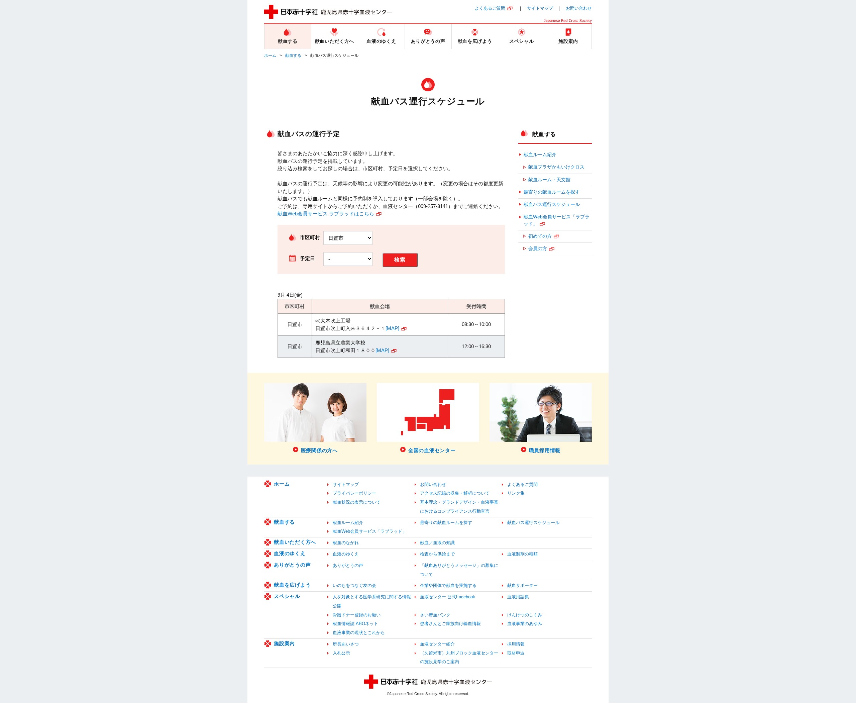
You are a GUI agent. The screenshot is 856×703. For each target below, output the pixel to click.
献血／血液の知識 (437, 542)
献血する (293, 55)
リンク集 (516, 493)
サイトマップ (540, 8)
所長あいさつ (346, 643)
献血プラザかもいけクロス (556, 167)
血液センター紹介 (437, 643)
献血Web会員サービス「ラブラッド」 (557, 220)
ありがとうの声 (292, 565)
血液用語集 (518, 596)
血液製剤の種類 (522, 554)
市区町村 (310, 237)
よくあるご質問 (490, 8)
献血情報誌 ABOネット (355, 623)
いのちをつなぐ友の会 (354, 585)
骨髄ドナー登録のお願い (357, 614)
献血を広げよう (292, 585)
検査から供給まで (437, 554)
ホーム (270, 55)
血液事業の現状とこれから (359, 632)
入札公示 (341, 653)
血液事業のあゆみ (524, 623)
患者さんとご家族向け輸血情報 (450, 623)
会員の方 (537, 248)
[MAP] (392, 328)
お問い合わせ (579, 8)
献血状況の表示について (357, 502)
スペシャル (287, 596)
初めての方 (540, 236)
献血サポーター (522, 585)
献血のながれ (346, 542)
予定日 (307, 258)
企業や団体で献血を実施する (448, 585)
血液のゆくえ (290, 553)
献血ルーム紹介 (540, 154)
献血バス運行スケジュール (552, 204)
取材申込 (516, 653)
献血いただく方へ (295, 542)
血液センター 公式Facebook (447, 596)
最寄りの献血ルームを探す (552, 192)
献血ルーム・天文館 (549, 179)
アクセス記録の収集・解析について (455, 493)
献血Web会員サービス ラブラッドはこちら (326, 213)
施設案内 (284, 643)
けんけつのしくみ (524, 614)
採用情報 (516, 643)
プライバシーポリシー (354, 493)
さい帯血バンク (435, 614)
